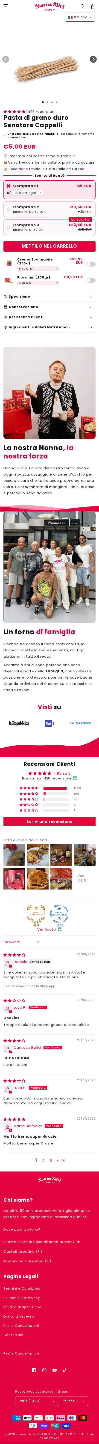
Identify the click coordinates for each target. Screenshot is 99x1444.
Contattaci (13, 1335)
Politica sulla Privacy (21, 1298)
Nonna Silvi (25, 1434)
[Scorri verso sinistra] (5, 59)
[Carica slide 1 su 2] (47, 102)
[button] (83, 6)
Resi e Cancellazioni (21, 1325)
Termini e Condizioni (21, 1288)
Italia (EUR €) (30, 1401)
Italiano (69, 1401)
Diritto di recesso (18, 1316)
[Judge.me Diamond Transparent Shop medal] (59, 914)
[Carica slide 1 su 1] (42, 102)
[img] (14, 955)
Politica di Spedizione (22, 1307)
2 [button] (44, 1160)
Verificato (46, 929)
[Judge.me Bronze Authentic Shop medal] (36, 914)
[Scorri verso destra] (93, 59)
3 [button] (51, 1160)
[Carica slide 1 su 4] (56, 102)
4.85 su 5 (62, 773)
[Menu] (6, 6)
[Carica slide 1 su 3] (52, 102)
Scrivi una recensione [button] (49, 821)
